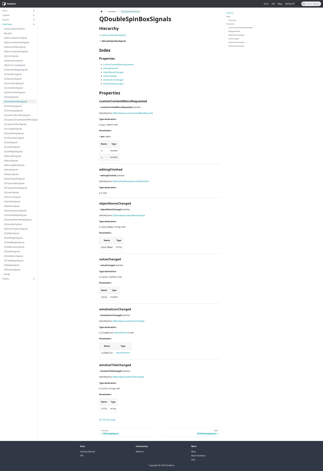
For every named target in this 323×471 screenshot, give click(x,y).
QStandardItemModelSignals (18, 219)
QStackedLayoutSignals (15, 210)
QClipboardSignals (13, 78)
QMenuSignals (11, 160)
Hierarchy (229, 13)
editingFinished (110, 68)
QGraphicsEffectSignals (15, 124)
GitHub (288, 3)
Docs (266, 3)
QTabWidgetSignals (13, 237)
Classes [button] (6, 15)
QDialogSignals (11, 97)
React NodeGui (198, 455)
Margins (8, 33)
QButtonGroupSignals (14, 65)
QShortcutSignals (12, 197)
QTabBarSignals (11, 233)
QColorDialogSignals (14, 83)
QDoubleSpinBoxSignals (15, 101)
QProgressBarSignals (14, 183)
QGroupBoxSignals (13, 128)
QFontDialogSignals (13, 110)
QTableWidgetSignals (14, 242)
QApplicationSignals (13, 60)
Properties (232, 20)
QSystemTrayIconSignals (16, 228)
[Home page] (101, 12)
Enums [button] (6, 19)
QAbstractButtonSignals (15, 37)
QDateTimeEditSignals (14, 92)
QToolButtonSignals (13, 256)
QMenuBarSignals (12, 156)
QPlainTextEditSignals (14, 178)
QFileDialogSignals (13, 106)
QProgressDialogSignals (15, 187)
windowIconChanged (113, 79)
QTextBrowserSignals (14, 247)
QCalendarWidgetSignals (16, 69)
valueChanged (110, 76)
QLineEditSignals (12, 147)
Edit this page (108, 419)
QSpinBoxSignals (12, 201)
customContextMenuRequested (118, 64)
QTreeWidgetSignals (13, 260)
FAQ (193, 459)
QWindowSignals (12, 269)
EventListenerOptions (14, 28)
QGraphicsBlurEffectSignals (17, 115)
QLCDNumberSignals (14, 137)
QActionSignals (11, 56)
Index (228, 16)
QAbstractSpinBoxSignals (16, 51)
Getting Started (87, 451)
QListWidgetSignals (13, 151)
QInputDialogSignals (14, 133)
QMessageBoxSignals (14, 165)
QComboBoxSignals (13, 87)
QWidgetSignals (11, 265)
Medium (140, 451)
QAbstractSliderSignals (15, 47)
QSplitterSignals (11, 206)
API (273, 3)
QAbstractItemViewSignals (17, 42)
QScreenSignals (11, 192)
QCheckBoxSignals (13, 74)
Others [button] (6, 278)
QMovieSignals (11, 169)
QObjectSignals (11, 174)
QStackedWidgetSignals (15, 215)
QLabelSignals (11, 142)
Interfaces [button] (7, 24)
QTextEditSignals (12, 251)
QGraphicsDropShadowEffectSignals (20, 119)
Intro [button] (5, 10)
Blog (280, 3)
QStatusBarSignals (13, 224)
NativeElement (121, 332)
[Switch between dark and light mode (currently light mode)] (298, 4)
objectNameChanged (113, 72)
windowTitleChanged (113, 83)
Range (7, 274)
